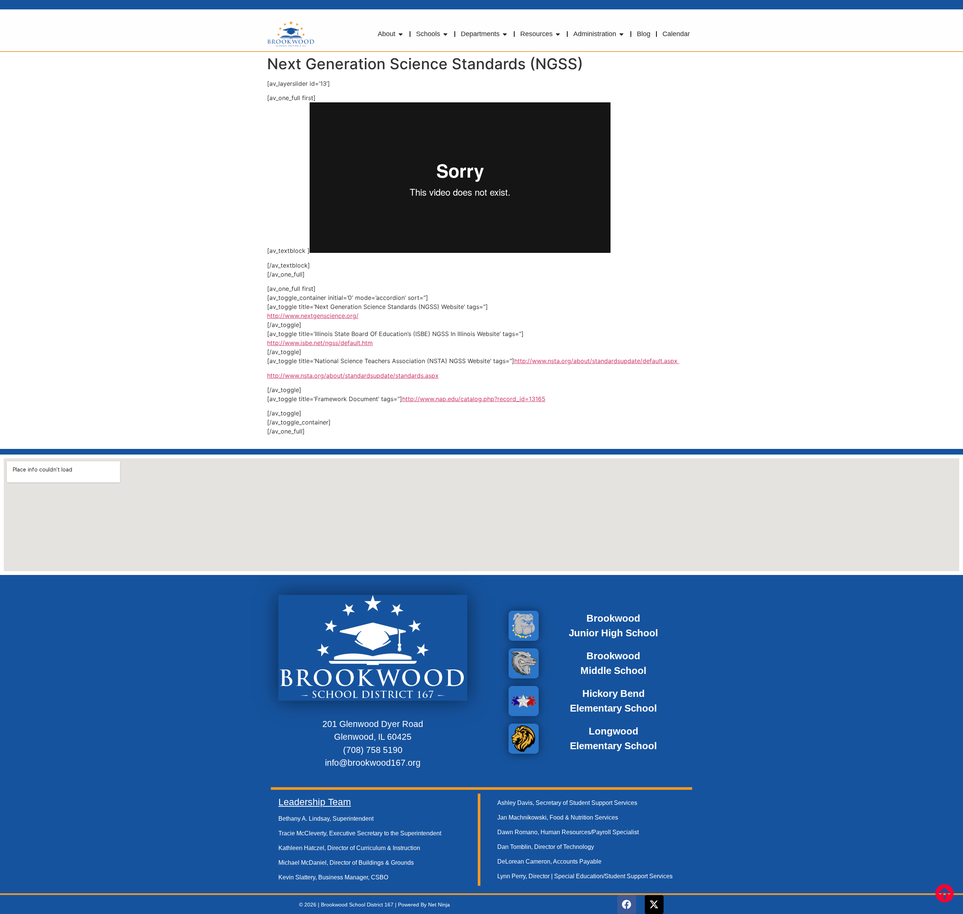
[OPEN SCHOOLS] (445, 34)
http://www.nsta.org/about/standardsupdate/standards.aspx (353, 375)
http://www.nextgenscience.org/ (312, 315)
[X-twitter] (654, 904)
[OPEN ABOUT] (400, 34)
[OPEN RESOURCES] (557, 34)
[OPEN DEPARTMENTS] (504, 34)
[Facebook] (626, 904)
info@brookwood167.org (373, 763)
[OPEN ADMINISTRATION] (621, 34)
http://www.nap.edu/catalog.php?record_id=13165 (473, 399)
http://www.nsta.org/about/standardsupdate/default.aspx (596, 361)
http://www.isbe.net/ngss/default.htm (320, 343)
